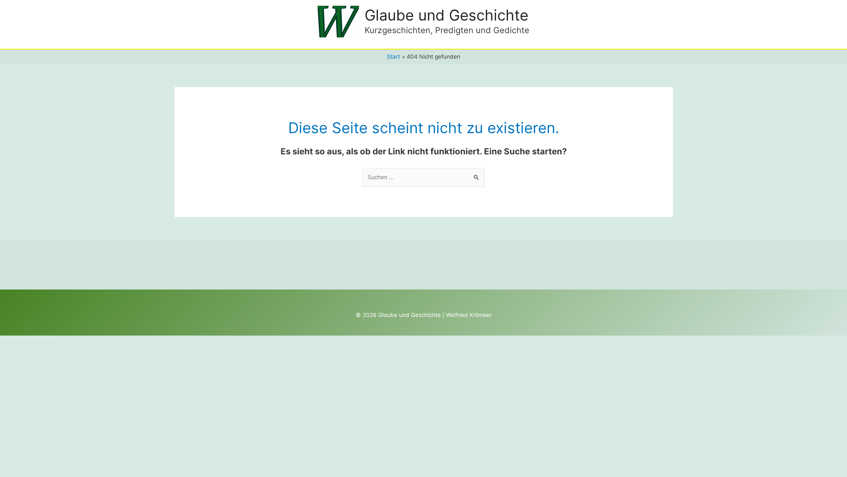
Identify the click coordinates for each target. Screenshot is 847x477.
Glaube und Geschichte (446, 15)
